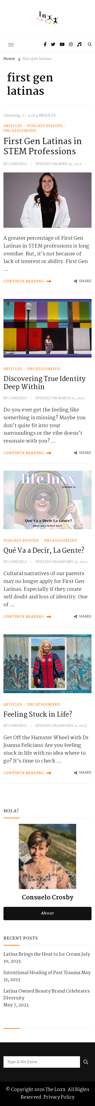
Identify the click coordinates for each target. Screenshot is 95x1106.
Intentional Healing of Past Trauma (41, 973)
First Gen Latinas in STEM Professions (42, 147)
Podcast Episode (45, 126)
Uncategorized (19, 131)
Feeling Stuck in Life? (37, 715)
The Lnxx (55, 1089)
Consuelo (18, 164)
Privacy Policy (59, 1097)
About (47, 913)
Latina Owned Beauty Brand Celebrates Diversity (46, 995)
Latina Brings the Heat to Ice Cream (41, 954)
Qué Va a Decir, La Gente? (43, 551)
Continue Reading (23, 281)
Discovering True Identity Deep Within (44, 383)
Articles (12, 126)
